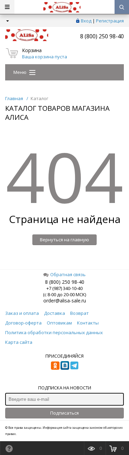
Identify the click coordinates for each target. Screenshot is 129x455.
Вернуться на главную (64, 239)
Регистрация (110, 21)
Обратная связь (68, 274)
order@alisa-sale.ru (64, 300)
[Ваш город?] (7, 21)
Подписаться (64, 413)
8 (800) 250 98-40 (102, 36)
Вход (86, 21)
